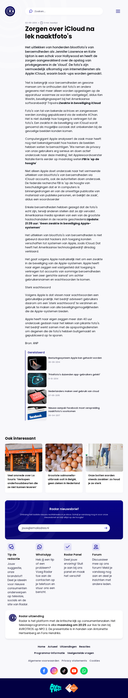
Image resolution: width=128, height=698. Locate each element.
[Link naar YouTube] (74, 671)
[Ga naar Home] (10, 11)
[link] (19, 574)
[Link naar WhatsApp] (84, 671)
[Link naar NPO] (71, 688)
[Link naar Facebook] (44, 671)
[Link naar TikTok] (64, 671)
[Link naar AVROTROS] (56, 688)
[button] (118, 11)
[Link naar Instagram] (54, 671)
